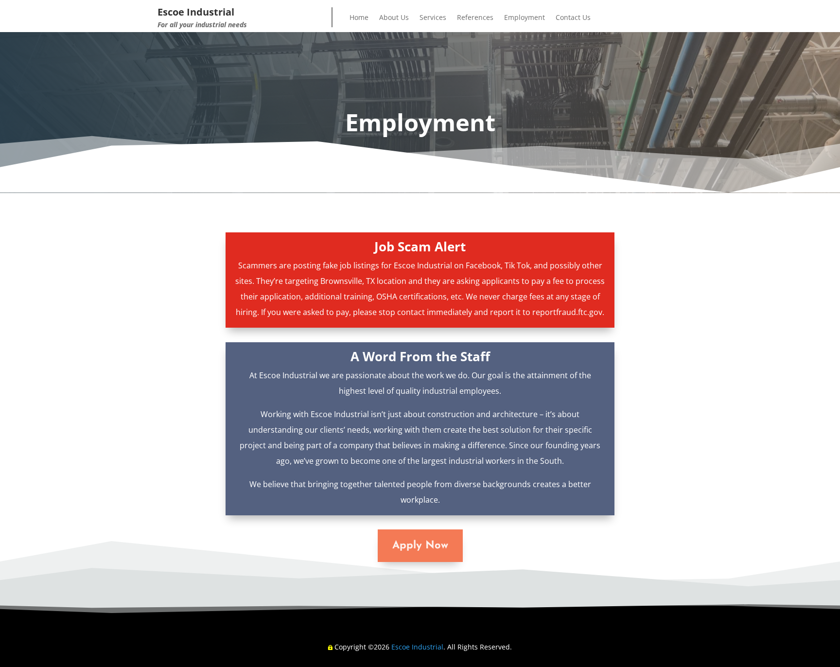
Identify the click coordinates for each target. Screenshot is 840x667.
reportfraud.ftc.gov (567, 312)
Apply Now (420, 545)
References (475, 18)
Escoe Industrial (417, 646)
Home (359, 18)
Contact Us (573, 18)
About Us (394, 18)
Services (433, 18)
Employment (524, 18)
